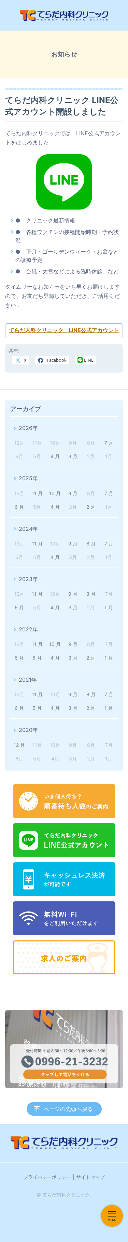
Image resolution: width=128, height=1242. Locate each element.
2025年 (28, 478)
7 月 (108, 443)
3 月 (72, 456)
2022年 (28, 629)
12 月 (19, 745)
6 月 (19, 507)
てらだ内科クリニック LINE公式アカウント (64, 330)
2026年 (28, 428)
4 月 (55, 456)
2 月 (90, 507)
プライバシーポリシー (47, 1177)
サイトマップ (90, 1177)
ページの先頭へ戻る (68, 1108)
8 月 (91, 543)
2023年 (28, 579)
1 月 (108, 607)
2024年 (28, 528)
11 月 (37, 493)
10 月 (55, 493)
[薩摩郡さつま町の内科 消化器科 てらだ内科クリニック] (64, 15)
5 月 (37, 658)
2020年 (28, 729)
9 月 (72, 493)
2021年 (28, 679)
